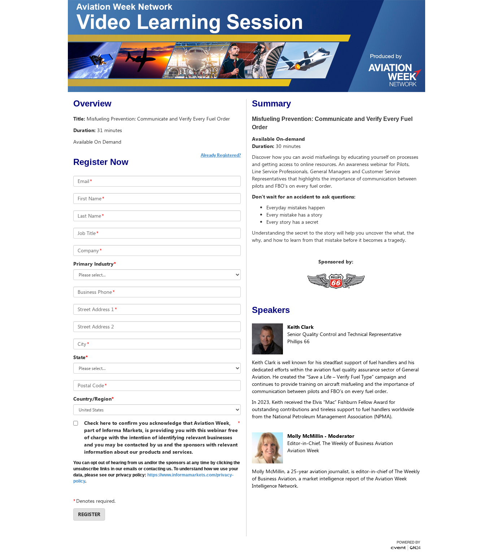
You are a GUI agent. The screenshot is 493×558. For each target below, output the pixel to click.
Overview (92, 103)
